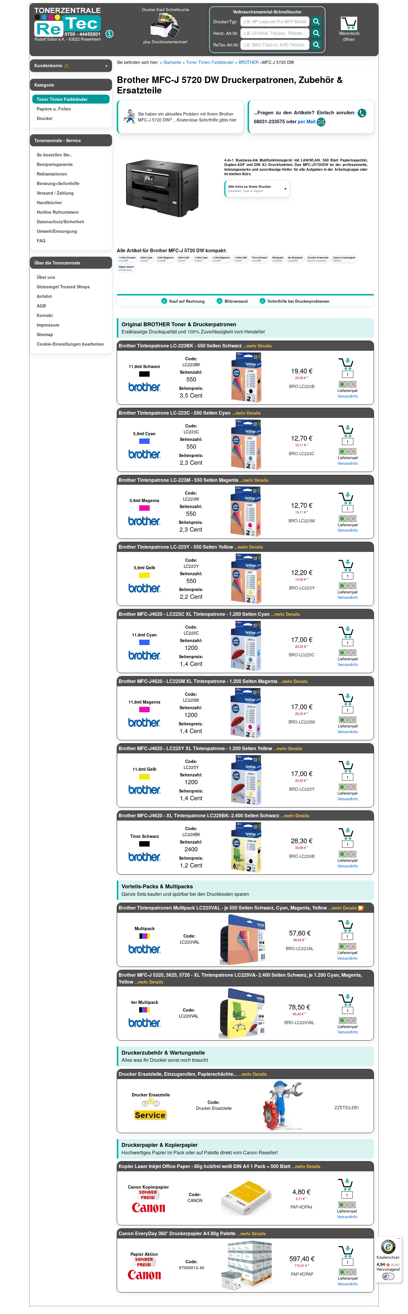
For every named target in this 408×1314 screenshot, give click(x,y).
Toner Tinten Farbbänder (62, 99)
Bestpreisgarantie (55, 164)
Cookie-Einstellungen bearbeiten (70, 344)
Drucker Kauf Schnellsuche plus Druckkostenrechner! (165, 25)
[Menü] (398, 1240)
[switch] (388, 1276)
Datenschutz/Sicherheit (60, 221)
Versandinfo (348, 396)
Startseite (172, 62)
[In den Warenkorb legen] (345, 364)
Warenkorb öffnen (349, 36)
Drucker (45, 118)
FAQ (41, 241)
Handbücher (49, 202)
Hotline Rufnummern (58, 212)
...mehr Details (257, 346)
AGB (41, 306)
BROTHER (249, 62)
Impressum (48, 325)
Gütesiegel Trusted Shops (63, 287)
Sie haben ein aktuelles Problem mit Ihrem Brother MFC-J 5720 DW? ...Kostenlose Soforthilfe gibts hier (187, 117)
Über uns (46, 277)
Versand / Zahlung (55, 193)
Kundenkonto (49, 65)
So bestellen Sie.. (54, 155)
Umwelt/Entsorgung (57, 231)
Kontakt (45, 315)
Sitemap (45, 334)
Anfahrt (44, 296)
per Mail (306, 121)
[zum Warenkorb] (349, 23)
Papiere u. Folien (54, 109)
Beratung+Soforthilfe (58, 183)
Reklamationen (52, 174)
